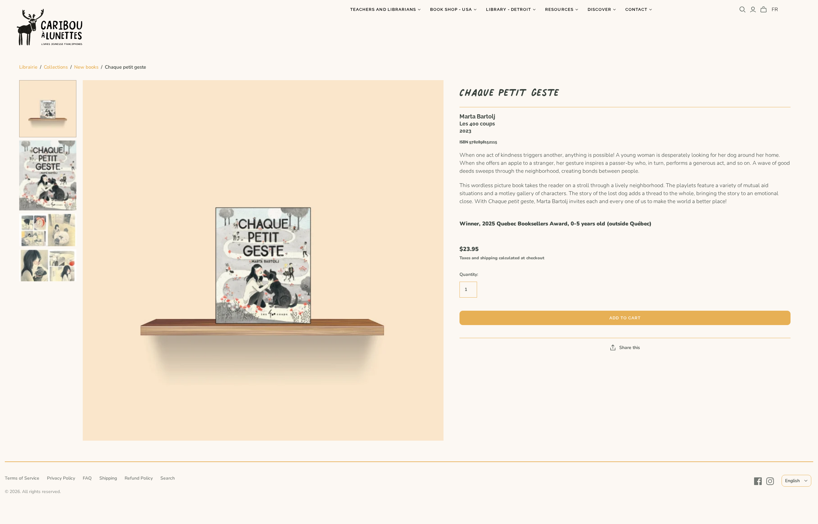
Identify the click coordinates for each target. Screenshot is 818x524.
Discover (599, 9)
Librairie (28, 67)
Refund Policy (139, 478)
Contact (636, 9)
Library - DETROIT (508, 9)
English (792, 481)
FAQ (87, 478)
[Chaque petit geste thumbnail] (47, 108)
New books (86, 67)
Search (167, 478)
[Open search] (742, 9)
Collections (56, 67)
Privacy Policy (61, 478)
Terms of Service (22, 478)
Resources (559, 9)
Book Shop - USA (451, 9)
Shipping (108, 478)
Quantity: (468, 274)
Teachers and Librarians (383, 9)
